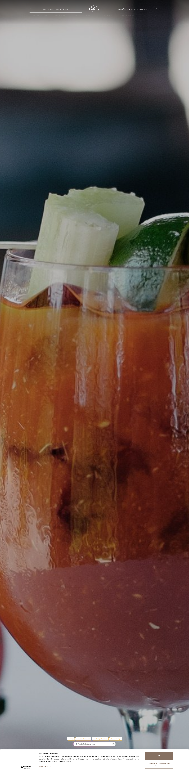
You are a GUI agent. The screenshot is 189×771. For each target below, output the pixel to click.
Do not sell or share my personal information (159, 765)
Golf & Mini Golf (148, 16)
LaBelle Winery (94, 9)
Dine (88, 16)
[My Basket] (157, 9)
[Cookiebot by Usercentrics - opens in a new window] (26, 767)
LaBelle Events (127, 16)
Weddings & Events (105, 16)
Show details (43, 767)
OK (159, 756)
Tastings (76, 16)
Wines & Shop (59, 16)
